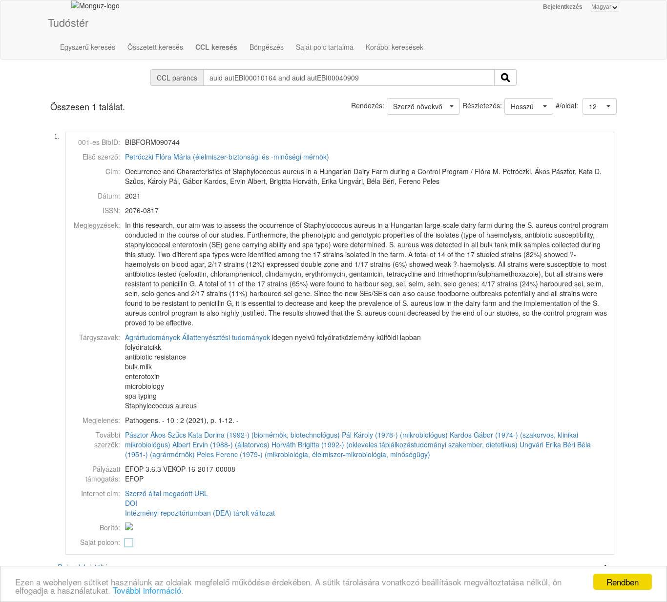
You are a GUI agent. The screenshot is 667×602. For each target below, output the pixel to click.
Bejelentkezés (563, 6)
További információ (147, 590)
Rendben (622, 582)
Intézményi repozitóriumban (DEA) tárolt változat (200, 513)
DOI (131, 503)
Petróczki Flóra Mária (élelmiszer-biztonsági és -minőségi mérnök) (227, 156)
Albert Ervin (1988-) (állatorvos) (221, 444)
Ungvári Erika (540, 444)
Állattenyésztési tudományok (226, 337)
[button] (600, 106)
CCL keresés (216, 47)
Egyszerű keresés (87, 47)
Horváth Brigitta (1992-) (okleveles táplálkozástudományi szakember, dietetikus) (394, 444)
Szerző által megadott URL (166, 493)
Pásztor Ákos (145, 435)
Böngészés (267, 47)
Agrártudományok (152, 337)
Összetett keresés (155, 47)
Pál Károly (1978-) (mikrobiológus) (395, 435)
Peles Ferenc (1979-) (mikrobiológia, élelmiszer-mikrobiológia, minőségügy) (313, 454)
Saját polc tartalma (325, 47)
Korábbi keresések (394, 47)
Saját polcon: (100, 542)
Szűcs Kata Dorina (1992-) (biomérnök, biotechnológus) (253, 435)
